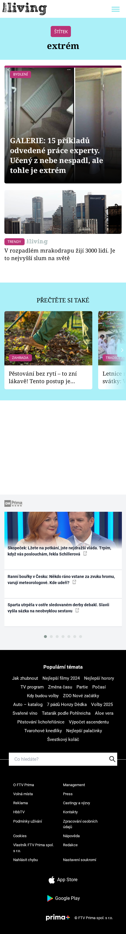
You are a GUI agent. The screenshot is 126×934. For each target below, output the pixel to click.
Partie (82, 687)
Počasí (99, 687)
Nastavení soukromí (79, 860)
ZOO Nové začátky (81, 695)
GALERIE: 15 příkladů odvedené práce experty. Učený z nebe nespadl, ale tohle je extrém (56, 155)
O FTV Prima (23, 785)
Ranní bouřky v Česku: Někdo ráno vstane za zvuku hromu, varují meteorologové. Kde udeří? (61, 579)
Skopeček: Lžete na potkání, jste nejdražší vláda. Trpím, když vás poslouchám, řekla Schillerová (59, 551)
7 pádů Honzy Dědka (67, 704)
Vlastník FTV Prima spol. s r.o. (33, 848)
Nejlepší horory (99, 678)
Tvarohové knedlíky (43, 730)
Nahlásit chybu (25, 860)
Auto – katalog (27, 704)
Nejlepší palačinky (84, 730)
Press (68, 794)
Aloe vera (104, 713)
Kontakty (70, 812)
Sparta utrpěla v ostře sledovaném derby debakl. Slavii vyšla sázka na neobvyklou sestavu (58, 607)
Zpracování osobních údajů (80, 824)
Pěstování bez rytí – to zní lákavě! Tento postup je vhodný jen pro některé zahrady (43, 377)
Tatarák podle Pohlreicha (66, 713)
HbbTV (19, 812)
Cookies (20, 836)
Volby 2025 (102, 704)
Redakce (70, 845)
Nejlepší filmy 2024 (61, 678)
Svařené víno (25, 713)
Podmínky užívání (27, 821)
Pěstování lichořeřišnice (40, 722)
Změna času (60, 687)
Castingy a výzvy (76, 803)
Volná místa (23, 794)
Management (74, 785)
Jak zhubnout (25, 678)
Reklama (20, 803)
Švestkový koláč (63, 739)
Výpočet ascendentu (89, 722)
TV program (32, 687)
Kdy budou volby (43, 695)
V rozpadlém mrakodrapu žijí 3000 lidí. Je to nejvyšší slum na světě (59, 254)
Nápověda (71, 836)
